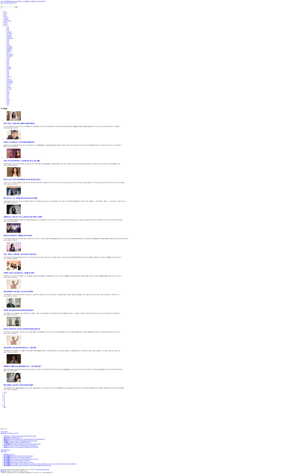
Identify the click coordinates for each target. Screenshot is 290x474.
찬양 (8, 95)
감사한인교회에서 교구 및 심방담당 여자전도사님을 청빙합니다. (24, 439)
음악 (8, 62)
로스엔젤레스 (18, 1)
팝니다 (8, 86)
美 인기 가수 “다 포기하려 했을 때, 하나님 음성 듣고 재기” (22, 179)
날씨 (8, 70)
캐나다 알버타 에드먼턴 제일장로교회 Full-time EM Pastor (20, 445)
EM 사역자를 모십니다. (13, 437)
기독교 (5, 13)
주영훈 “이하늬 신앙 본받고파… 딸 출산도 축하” (19, 273)
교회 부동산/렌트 (5, 450)
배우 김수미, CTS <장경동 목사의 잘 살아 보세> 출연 (20, 198)
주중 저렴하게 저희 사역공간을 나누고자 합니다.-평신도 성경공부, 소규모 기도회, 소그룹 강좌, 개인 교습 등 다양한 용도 (40, 463)
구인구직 (9, 89)
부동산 (8, 44)
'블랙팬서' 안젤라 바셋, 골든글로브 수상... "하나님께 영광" (22, 366)
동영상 (5, 22)
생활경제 (9, 49)
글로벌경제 (10, 47)
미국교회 (9, 32)
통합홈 (9, 1)
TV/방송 (9, 67)
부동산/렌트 (4, 451)
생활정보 (9, 68)
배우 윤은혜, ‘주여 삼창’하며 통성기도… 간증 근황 (20, 347)
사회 (8, 28)
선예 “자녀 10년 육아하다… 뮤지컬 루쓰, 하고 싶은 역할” (22, 160)
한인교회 (9, 33)
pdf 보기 (6, 24)
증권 (8, 41)
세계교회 (9, 36)
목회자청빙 (10, 81)
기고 (8, 78)
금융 (8, 40)
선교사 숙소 (9, 454)
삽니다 (8, 84)
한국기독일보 (41, 1)
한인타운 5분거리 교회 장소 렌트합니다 (18, 456)
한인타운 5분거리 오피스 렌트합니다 (18, 457)
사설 (8, 71)
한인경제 (9, 46)
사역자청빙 (10, 82)
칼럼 (8, 73)
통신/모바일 (10, 54)
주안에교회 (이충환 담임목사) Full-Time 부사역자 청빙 (22, 444)
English (12, 1)
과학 (8, 60)
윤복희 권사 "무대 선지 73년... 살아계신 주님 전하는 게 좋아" (23, 217)
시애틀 (32, 1)
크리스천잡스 (4, 431)
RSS (2, 2)
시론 (8, 74)
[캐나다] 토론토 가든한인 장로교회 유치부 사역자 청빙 (20, 436)
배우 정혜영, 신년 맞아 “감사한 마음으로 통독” (19, 385)
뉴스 (5, 11)
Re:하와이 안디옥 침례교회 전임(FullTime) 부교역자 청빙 (21, 447)
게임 (8, 59)
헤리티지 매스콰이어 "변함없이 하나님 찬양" (18, 235)
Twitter (9, 2)
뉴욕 (23, 1)
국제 (8, 30)
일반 (8, 97)
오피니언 (6, 17)
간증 (8, 93)
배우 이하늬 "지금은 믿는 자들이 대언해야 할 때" (19, 123)
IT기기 (8, 52)
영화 (8, 63)
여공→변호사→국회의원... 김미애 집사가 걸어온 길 (20, 254)
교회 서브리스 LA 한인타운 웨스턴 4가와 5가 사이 (21, 459)
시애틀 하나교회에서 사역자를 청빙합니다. (17, 442)
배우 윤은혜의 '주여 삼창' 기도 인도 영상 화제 (18, 291)
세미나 (8, 92)
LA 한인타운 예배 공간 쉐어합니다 (17, 460)
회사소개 (3, 471)
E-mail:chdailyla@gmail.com (42, 469)
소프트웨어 (10, 55)
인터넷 (8, 57)
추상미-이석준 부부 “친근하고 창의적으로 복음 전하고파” (22, 329)
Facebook (5, 2)
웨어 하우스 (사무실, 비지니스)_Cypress (18, 462)
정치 (8, 27)
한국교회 (9, 35)
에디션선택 (4, 1)
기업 (8, 43)
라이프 (5, 16)
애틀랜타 (27, 1)
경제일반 (9, 51)
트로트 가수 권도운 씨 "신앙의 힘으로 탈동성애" (19, 142)
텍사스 (36, 1)
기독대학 (6, 19)
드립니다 (9, 87)
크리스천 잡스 (7, 21)
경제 (5, 14)
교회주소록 (10, 38)
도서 (8, 65)
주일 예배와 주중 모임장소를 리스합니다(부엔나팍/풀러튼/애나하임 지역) (27, 465)
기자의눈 (9, 79)
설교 (8, 90)
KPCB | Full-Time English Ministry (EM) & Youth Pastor (20, 440)
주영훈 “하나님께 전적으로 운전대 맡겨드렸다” (19, 310)
